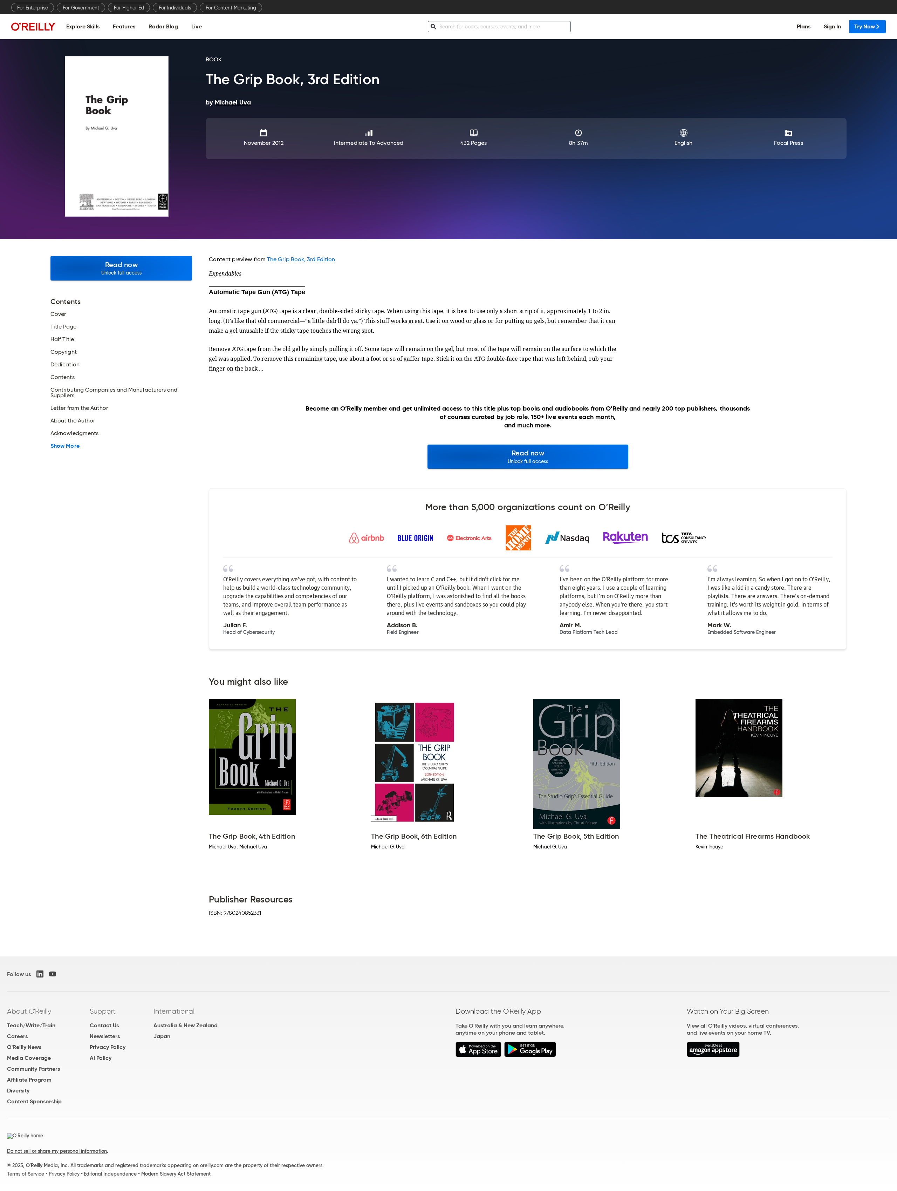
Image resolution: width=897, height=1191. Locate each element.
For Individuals (175, 8)
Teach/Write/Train (31, 1025)
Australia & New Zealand (185, 1025)
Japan (161, 1036)
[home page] (33, 26)
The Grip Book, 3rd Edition (301, 259)
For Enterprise (32, 8)
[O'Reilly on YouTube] (52, 973)
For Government (81, 8)
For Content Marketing (231, 8)
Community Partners (33, 1068)
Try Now (864, 26)
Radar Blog (163, 26)
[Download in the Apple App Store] (478, 1055)
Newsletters (105, 1036)
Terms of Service (25, 1174)
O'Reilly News (24, 1047)
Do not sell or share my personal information (57, 1151)
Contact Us (104, 1025)
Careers (17, 1036)
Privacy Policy (107, 1047)
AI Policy (100, 1058)
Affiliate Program (29, 1079)
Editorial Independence (110, 1174)
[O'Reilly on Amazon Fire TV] (713, 1055)
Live (196, 26)
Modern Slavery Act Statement (176, 1174)
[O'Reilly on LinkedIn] (39, 973)
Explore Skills (83, 26)
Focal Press (788, 143)
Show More (65, 446)
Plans (803, 26)
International (173, 1011)
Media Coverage (29, 1058)
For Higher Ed (129, 8)
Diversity (18, 1090)
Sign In (832, 26)
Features (124, 26)
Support (103, 1011)
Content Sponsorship (34, 1101)
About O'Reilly (29, 1011)
